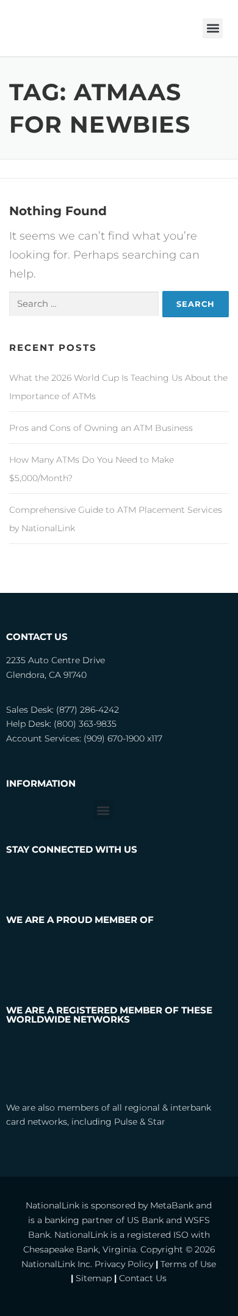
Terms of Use (188, 1264)
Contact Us (143, 1278)
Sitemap (94, 1278)
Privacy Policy (124, 1264)
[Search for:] (84, 304)
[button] (213, 28)
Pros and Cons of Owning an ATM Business (101, 427)
